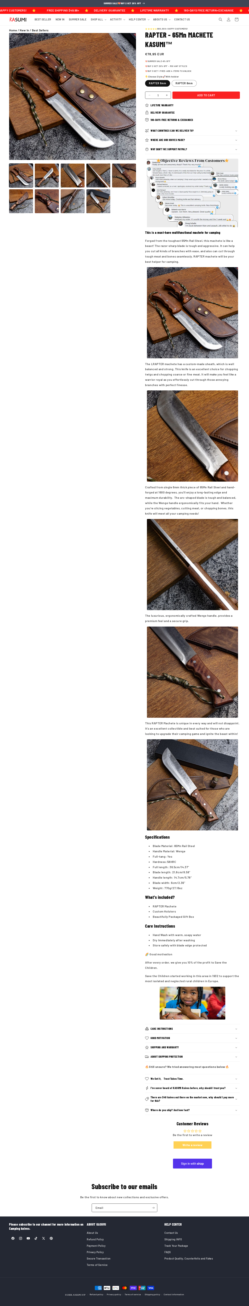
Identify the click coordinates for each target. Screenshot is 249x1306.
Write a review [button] (192, 1145)
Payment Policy (96, 1245)
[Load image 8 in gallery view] (73, 201)
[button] (98, 19)
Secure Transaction (99, 1258)
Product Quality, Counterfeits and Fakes (188, 1258)
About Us (92, 1232)
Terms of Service (97, 1264)
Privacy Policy (95, 1252)
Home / (14, 30)
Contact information (174, 1294)
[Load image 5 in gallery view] (124, 175)
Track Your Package (176, 1245)
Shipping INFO (173, 1239)
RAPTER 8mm (184, 83)
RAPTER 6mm (157, 83)
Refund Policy (95, 1239)
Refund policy (96, 1294)
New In (24, 30)
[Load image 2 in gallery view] (47, 175)
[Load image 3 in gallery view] (73, 175)
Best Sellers (40, 30)
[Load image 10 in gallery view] (98, 201)
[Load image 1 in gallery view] (21, 175)
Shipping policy (152, 1294)
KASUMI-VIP (79, 1295)
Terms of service (133, 1294)
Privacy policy (114, 1294)
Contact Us (171, 1232)
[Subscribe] (153, 1208)
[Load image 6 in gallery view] (21, 201)
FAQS (167, 1252)
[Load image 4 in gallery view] (98, 175)
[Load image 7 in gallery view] (47, 201)
